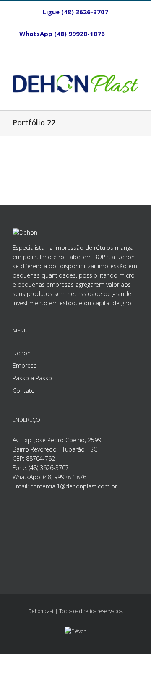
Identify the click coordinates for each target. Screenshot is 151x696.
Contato (24, 391)
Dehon (22, 353)
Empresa (25, 365)
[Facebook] (132, 33)
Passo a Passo (32, 378)
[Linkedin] (75, 55)
